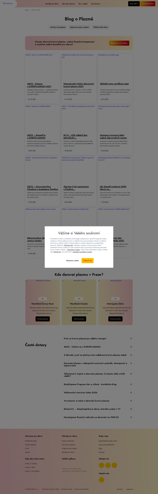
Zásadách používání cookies (82, 252)
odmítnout (57, 252)
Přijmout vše (68, 245)
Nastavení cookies (73, 250)
